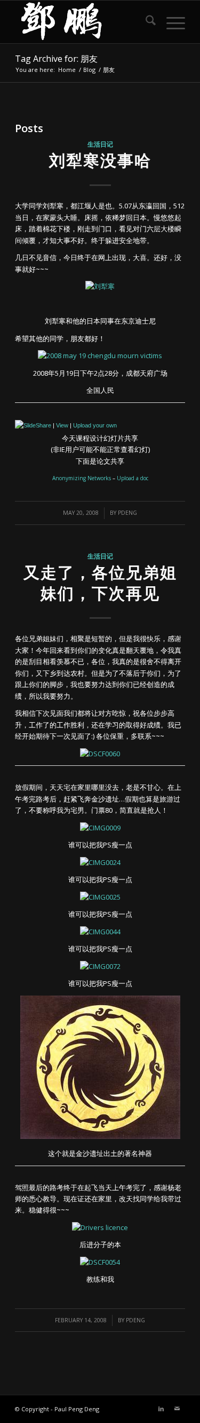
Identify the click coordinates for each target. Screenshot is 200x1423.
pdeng (127, 512)
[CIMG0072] (100, 966)
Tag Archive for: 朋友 (56, 58)
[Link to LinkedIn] (161, 1409)
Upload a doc (132, 478)
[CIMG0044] (100, 931)
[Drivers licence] (100, 1227)
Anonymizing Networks (81, 478)
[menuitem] (145, 22)
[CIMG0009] (100, 827)
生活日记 (100, 144)
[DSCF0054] (100, 1262)
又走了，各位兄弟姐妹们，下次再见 (100, 582)
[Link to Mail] (177, 1409)
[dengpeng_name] (83, 22)
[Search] (145, 22)
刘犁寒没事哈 (100, 160)
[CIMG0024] (100, 862)
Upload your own (95, 425)
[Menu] (170, 22)
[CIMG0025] (100, 897)
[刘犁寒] (100, 286)
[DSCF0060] (100, 753)
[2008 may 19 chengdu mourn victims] (100, 355)
